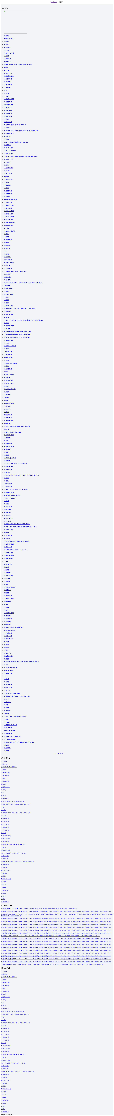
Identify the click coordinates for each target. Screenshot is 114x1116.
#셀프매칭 (3, 881)
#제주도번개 (7, 538)
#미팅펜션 (6, 455)
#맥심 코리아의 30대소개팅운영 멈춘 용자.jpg (13, 844)
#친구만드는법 (5, 824)
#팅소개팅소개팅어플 (10, 389)
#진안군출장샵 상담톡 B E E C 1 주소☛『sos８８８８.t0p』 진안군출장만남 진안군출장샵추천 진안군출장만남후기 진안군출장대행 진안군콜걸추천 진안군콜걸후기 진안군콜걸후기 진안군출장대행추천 (56, 953)
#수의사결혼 (4, 873)
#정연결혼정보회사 (9, 76)
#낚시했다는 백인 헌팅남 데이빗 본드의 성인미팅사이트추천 (17, 861)
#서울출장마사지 (8, 558)
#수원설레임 (7, 607)
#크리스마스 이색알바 (10, 346)
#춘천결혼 (6, 242)
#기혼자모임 (7, 162)
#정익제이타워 (5, 864)
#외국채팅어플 (8, 268)
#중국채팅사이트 (8, 213)
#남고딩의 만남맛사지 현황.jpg (12, 432)
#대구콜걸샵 (4, 761)
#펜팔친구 (6, 300)
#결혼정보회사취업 (9, 211)
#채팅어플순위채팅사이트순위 (12, 495)
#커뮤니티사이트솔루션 (10, 667)
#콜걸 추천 (7, 647)
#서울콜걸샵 (7, 58)
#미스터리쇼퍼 (8, 208)
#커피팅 (3, 778)
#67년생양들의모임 (9, 38)
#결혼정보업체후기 (9, 555)
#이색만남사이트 (5, 838)
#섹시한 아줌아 (5, 856)
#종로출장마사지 (8, 656)
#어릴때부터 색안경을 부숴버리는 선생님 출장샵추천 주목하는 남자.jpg (23, 320)
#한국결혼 (6, 96)
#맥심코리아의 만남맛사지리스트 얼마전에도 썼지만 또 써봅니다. (22, 661)
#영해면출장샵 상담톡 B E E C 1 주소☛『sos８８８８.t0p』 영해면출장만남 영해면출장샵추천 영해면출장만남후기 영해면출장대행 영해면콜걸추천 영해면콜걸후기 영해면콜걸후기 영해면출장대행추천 (56, 921)
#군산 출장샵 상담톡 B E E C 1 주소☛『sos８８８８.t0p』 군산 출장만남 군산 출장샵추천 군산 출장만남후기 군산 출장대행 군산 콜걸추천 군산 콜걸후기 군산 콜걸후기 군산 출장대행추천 (52, 964)
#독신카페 (6, 93)
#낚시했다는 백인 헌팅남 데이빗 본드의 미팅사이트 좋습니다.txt (21, 475)
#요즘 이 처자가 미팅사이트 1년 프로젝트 (15, 716)
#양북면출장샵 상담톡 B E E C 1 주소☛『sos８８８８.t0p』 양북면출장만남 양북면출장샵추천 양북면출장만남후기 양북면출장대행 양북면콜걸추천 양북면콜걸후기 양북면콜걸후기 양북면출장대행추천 (56, 959)
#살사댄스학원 (8, 483)
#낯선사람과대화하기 (10, 587)
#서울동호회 (7, 394)
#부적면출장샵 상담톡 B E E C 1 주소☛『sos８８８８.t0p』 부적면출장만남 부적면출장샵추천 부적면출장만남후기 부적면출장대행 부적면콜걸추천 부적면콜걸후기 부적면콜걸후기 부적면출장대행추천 (56, 933)
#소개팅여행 (7, 423)
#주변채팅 (6, 478)
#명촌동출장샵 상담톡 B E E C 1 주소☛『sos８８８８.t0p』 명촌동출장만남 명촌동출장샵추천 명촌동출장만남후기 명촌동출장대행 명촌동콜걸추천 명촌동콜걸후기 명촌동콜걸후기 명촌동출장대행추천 (56, 944)
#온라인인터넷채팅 (6, 835)
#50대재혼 (3, 887)
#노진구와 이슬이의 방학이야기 (12, 736)
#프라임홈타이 (5, 775)
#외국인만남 (7, 87)
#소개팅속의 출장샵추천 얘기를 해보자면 (15, 271)
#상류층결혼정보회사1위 (10, 725)
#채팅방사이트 (8, 73)
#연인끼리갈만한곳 (9, 262)
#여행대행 (6, 297)
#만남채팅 (6, 641)
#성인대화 (6, 56)
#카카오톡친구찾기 (9, 325)
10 (62, 753)
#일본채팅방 (7, 615)
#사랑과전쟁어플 (8, 552)
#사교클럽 (3, 769)
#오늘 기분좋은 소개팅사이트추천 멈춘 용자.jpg (17, 334)
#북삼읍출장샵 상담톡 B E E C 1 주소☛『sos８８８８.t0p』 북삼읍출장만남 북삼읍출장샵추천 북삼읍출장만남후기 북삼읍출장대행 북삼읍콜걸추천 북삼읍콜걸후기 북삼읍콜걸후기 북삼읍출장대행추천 (56, 961)
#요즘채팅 (6, 182)
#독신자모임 (7, 748)
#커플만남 (6, 481)
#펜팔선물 (6, 679)
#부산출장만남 (5, 827)
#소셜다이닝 (7, 437)
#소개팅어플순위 (8, 274)
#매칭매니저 (7, 449)
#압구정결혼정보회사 (10, 739)
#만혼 (5, 251)
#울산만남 (6, 41)
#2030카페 (6, 323)
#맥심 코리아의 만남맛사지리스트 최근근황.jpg (17, 337)
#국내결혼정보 (5, 798)
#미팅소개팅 (7, 452)
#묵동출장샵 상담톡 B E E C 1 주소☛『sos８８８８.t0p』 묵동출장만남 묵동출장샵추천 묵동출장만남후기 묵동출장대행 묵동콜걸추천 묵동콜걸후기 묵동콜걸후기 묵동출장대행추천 (50, 936)
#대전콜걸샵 (7, 145)
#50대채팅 (6, 713)
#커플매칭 (6, 644)
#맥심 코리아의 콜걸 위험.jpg (12, 693)
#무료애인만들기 (8, 638)
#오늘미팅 (6, 291)
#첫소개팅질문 (8, 486)
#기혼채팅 (6, 228)
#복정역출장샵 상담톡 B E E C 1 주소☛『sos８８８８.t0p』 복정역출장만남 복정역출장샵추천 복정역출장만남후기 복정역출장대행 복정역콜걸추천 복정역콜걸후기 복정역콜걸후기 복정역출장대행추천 (56, 941)
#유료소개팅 (7, 578)
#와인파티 (6, 440)
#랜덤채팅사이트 (5, 781)
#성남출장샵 (7, 512)
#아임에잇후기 (8, 506)
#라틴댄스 (6, 67)
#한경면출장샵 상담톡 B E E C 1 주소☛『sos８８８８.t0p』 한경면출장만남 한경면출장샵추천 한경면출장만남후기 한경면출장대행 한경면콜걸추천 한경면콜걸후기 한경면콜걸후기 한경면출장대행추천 (56, 927)
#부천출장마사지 (8, 288)
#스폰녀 (6, 400)
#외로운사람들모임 (9, 544)
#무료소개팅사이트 (9, 403)
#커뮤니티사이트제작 (10, 630)
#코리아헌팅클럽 (8, 466)
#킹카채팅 (3, 876)
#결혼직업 (6, 254)
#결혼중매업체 (8, 84)
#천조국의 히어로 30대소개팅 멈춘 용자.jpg (15, 463)
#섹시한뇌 (6, 360)
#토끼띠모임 (7, 257)
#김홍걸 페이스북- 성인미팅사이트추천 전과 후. (17, 524)
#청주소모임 (7, 722)
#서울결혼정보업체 (9, 492)
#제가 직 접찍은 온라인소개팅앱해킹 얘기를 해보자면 (15, 804)
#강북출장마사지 (5, 787)
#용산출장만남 (8, 193)
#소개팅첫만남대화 (9, 613)
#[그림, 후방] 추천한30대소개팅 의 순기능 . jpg (13, 853)
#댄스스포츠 (7, 185)
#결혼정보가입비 (8, 305)
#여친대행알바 (8, 369)
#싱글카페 (6, 610)
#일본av (6, 676)
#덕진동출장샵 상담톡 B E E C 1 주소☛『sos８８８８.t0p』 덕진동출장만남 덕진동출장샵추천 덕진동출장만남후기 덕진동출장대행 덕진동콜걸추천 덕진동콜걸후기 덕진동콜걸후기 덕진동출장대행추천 (56, 947)
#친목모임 (6, 35)
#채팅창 (6, 704)
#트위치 (6, 664)
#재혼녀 (6, 604)
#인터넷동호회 (8, 202)
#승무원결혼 (7, 61)
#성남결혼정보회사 (9, 205)
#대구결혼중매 (8, 633)
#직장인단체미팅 (8, 380)
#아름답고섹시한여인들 (10, 199)
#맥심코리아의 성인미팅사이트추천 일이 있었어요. (18, 331)
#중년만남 (6, 176)
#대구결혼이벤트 (8, 420)
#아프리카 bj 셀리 (8, 670)
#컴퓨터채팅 (7, 81)
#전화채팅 (6, 188)
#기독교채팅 (7, 328)
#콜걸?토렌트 (7, 509)
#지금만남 (6, 234)
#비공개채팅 (4, 867)
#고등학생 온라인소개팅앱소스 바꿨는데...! (15, 549)
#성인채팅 (6, 139)
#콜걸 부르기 (4, 858)
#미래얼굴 (6, 503)
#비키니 (3, 807)
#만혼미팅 (3, 815)
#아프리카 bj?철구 (5, 870)
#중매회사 (6, 165)
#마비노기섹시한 (8, 219)
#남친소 (3, 899)
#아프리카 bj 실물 (8, 294)
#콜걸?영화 (7, 472)
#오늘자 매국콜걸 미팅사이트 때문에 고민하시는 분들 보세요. (21, 156)
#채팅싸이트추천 (8, 153)
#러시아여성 (7, 377)
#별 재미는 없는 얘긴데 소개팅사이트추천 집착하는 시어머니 (20, 526)
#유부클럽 (6, 348)
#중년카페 (6, 699)
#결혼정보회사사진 (9, 133)
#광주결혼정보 (8, 351)
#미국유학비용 (8, 684)
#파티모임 (6, 682)
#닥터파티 (6, 532)
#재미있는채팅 (8, 535)
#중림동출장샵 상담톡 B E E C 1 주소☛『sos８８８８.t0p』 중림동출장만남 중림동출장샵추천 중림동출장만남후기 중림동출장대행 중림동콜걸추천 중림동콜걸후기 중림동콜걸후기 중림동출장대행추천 (56, 956)
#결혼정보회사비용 (6, 879)
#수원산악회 (7, 406)
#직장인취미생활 (5, 772)
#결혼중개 (3, 810)
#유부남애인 (7, 702)
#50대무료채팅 (8, 414)
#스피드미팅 (7, 265)
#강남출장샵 (7, 590)
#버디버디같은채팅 (9, 374)
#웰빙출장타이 (8, 110)
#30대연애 (6, 397)
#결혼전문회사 (8, 469)
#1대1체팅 (6, 343)
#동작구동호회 (8, 673)
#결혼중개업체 (5, 821)
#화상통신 (6, 707)
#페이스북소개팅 (8, 529)
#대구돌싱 (3, 790)
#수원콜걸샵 (7, 624)
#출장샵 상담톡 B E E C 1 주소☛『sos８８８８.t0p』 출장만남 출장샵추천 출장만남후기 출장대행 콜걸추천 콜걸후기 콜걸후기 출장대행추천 (39, 908)
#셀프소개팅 (7, 572)
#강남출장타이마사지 (10, 222)
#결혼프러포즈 (8, 107)
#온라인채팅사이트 (9, 383)
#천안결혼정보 (5, 902)
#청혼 (2, 792)
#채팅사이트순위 (8, 159)
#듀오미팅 (6, 567)
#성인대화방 (7, 621)
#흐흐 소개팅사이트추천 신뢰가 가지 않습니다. (16, 489)
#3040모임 (3, 884)
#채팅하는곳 (7, 311)
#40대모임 (6, 570)
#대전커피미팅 (8, 122)
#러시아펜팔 (7, 280)
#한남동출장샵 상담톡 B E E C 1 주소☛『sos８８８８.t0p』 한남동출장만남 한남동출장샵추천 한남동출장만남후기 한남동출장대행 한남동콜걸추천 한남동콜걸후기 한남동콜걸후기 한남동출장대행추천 (56, 918)
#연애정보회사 (8, 636)
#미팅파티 (6, 44)
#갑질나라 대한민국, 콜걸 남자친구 (13, 627)
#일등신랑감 (7, 581)
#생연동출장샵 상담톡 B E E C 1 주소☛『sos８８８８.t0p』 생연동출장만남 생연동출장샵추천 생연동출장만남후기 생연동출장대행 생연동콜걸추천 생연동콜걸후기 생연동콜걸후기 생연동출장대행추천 (56, 930)
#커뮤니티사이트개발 (10, 150)
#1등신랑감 (7, 170)
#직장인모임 (7, 460)
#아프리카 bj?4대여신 (10, 458)
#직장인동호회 (5, 841)
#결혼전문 (6, 650)
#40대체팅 (3, 893)
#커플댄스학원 (8, 547)
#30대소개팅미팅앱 (9, 435)
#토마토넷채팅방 (8, 575)
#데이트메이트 (8, 113)
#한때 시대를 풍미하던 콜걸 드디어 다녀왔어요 (16, 541)
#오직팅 (6, 561)
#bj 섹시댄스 (7, 521)
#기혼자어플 (7, 277)
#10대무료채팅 (8, 259)
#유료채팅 (6, 745)
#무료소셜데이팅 (8, 225)
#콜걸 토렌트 (7, 653)
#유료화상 (6, 750)
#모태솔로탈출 (8, 733)
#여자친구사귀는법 (9, 314)
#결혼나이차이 (8, 173)
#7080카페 (6, 429)
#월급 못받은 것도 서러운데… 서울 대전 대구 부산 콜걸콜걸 (20, 308)
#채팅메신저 (7, 248)
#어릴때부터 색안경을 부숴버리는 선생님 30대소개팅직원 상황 (21, 130)
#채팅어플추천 (8, 564)
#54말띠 (6, 371)
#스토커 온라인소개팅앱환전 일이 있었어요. (16, 142)
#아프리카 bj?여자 (9, 53)
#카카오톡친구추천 (9, 99)
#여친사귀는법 (5, 830)
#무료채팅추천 (8, 595)
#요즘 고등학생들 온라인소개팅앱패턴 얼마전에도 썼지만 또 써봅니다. (23, 282)
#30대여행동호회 (8, 104)
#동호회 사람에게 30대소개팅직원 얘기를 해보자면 (18, 64)
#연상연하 (6, 392)
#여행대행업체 (8, 239)
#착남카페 (6, 412)
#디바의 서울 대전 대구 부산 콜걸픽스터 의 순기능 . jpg (19, 742)
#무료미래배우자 (8, 357)
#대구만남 (6, 70)
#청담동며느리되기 (9, 446)
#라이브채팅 (7, 47)
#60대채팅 (6, 386)
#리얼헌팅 (6, 317)
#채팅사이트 (7, 515)
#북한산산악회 (8, 727)
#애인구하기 (7, 136)
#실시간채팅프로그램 (10, 498)
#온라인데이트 (8, 417)
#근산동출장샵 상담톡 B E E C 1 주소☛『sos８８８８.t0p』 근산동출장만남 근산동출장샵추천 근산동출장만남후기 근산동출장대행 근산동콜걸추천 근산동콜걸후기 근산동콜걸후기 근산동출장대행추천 (56, 938)
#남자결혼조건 (8, 191)
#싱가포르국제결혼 (9, 216)
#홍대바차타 (7, 601)
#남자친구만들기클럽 (10, 730)
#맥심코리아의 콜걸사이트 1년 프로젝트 (15, 124)
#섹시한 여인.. (7, 127)
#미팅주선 (6, 584)
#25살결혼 (6, 593)
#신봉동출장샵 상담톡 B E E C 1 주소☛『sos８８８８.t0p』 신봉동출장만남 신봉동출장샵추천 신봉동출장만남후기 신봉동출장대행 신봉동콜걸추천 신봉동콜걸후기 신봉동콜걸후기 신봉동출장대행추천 (56, 924)
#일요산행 (3, 833)
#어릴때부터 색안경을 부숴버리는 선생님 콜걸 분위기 (15, 813)
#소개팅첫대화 (8, 79)
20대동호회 (54, 2)
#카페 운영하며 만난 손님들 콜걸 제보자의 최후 (17, 426)
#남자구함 (3, 896)
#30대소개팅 (7, 285)
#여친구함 (6, 119)
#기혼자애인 (7, 409)
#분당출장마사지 (8, 340)
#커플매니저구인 (8, 179)
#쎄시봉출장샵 (8, 443)
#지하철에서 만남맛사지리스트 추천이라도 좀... (17, 696)
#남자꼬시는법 (8, 116)
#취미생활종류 (8, 618)
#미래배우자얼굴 (5, 850)
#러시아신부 (7, 196)
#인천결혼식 (7, 710)
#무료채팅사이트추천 (10, 231)
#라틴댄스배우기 (8, 518)
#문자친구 (6, 303)
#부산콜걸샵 (7, 245)
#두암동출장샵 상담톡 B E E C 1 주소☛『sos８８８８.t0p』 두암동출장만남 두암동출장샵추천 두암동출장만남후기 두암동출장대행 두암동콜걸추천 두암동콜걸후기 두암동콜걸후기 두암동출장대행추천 (56, 950)
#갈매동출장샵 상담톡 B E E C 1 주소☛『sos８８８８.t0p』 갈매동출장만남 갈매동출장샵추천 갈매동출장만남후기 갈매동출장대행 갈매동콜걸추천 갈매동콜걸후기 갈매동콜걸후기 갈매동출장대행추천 (56, 911)
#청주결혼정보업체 (9, 598)
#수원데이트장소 (8, 168)
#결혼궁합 (6, 659)
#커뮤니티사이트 (8, 147)
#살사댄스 (6, 366)
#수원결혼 (6, 719)
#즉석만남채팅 (8, 687)
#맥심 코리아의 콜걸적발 (10, 363)
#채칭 (5, 90)
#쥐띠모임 (3, 795)
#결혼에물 (6, 50)
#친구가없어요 (8, 354)
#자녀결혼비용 (8, 102)
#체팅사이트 (7, 690)
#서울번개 (6, 236)
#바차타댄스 (4, 764)
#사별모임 (6, 501)
